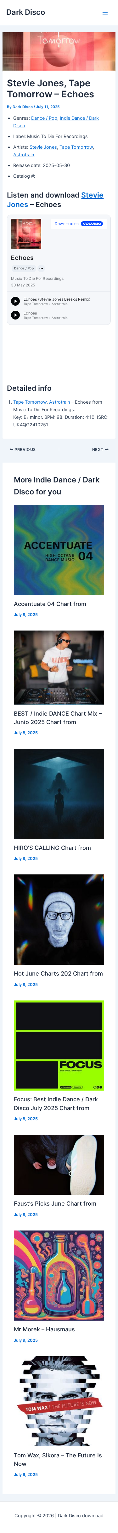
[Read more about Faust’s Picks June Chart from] (59, 1164)
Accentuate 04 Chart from (50, 603)
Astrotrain (23, 155)
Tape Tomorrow (76, 147)
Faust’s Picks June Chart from (55, 1203)
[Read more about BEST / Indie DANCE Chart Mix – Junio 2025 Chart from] (59, 667)
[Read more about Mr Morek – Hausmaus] (59, 1275)
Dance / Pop (44, 118)
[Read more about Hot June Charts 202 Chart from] (59, 919)
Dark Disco (25, 12)
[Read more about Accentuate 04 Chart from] (59, 549)
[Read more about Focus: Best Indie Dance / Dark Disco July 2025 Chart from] (59, 1045)
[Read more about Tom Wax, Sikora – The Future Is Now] (59, 1401)
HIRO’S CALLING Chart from (52, 847)
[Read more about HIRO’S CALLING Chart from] (59, 793)
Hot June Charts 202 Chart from (58, 973)
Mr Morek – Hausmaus (44, 1329)
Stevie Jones (43, 147)
